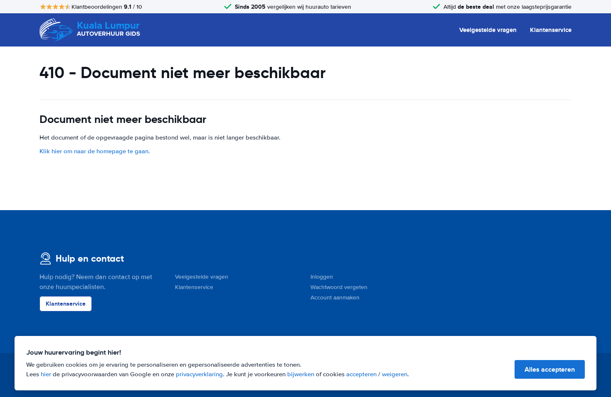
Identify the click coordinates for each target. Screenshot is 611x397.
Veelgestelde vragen (488, 29)
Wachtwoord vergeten (338, 287)
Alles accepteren (550, 369)
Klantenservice (551, 29)
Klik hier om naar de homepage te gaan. (94, 151)
